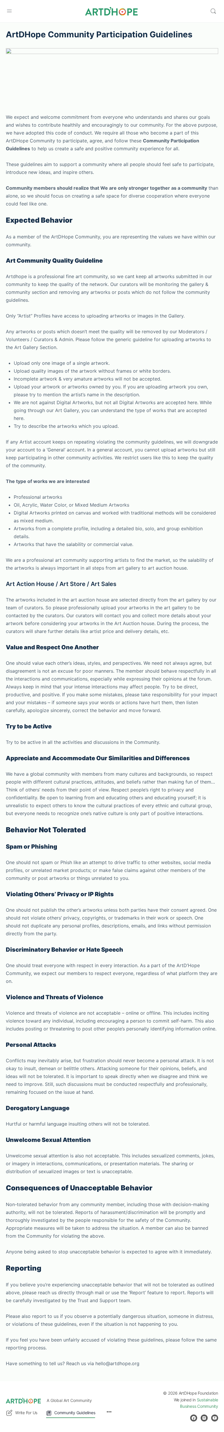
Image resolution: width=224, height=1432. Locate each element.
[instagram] (204, 1417)
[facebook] (193, 1417)
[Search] (213, 11)
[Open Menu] (9, 10)
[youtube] (214, 1417)
